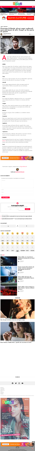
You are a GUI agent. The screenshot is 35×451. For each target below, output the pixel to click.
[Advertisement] (17, 22)
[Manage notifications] (32, 448)
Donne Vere (7, 318)
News (3, 255)
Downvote (26, 226)
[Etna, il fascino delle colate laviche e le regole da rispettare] (30, 10)
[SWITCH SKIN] (32, 7)
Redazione (2, 387)
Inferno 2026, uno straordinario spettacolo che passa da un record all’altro (4, 14)
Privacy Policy (2, 388)
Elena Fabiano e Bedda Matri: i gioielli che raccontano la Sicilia (15, 342)
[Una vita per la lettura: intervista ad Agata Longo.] (17, 309)
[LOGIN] (34, 7)
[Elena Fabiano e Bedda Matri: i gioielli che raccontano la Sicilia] (17, 331)
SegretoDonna (23, 166)
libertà (4, 140)
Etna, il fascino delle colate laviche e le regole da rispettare (30, 14)
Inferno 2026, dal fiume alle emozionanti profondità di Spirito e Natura (13, 14)
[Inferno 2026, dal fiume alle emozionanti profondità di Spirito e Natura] (13, 10)
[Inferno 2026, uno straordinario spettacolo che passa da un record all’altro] (4, 10)
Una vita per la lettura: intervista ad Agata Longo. (12, 319)
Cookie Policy (2, 389)
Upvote (8, 226)
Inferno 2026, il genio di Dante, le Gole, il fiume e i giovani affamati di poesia (22, 14)
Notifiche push (2, 390)
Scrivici (1, 391)
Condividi (1, 37)
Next (34, 12)
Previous (0, 12)
